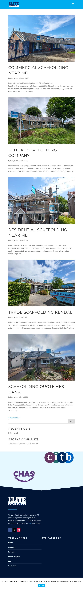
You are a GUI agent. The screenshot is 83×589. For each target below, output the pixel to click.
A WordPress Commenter (17, 444)
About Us (11, 547)
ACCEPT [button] (41, 585)
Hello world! (13, 433)
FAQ (9, 561)
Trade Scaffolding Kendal (40, 312)
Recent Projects (14, 556)
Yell (30, 523)
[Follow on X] (14, 530)
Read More (77, 581)
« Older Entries (13, 418)
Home (10, 542)
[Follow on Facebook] (10, 530)
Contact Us (12, 566)
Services (11, 552)
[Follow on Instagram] (18, 530)
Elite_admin (14, 78)
